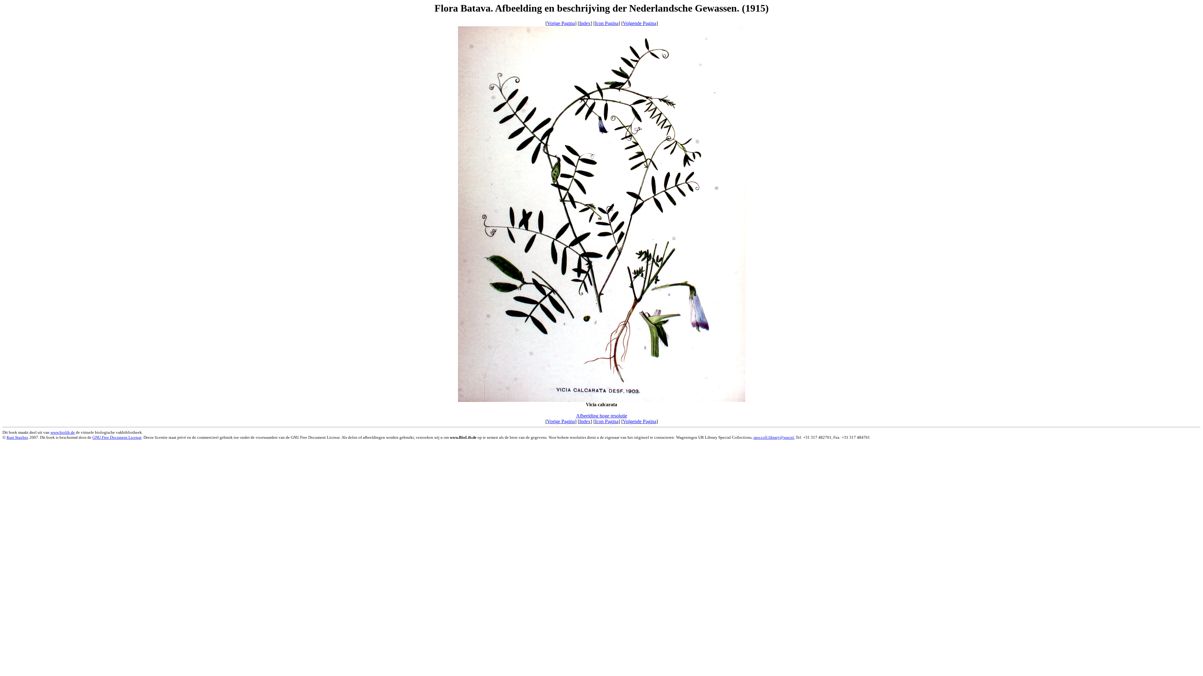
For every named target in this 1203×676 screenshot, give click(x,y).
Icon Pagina (606, 23)
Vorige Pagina (561, 23)
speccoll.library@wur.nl (773, 437)
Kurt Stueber (17, 437)
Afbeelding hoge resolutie (601, 415)
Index (585, 23)
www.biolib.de (62, 432)
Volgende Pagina (639, 23)
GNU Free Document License (117, 437)
